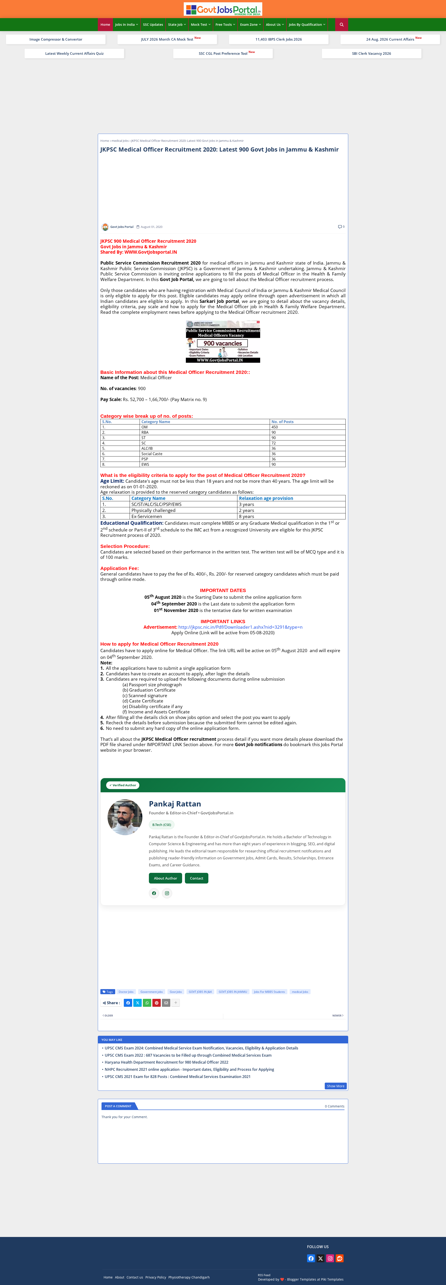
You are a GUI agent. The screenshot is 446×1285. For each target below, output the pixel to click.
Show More (335, 1086)
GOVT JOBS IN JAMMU (233, 992)
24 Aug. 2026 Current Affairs (390, 39)
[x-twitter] (321, 1258)
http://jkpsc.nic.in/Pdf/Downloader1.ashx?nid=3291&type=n (240, 627)
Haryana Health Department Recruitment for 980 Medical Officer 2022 (166, 1062)
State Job (175, 24)
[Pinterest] (156, 1003)
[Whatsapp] (147, 1003)
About (119, 1277)
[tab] (105, 24)
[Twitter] (137, 1003)
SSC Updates (153, 24)
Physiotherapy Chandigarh (189, 1277)
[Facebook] (154, 893)
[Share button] (175, 1003)
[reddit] (340, 1258)
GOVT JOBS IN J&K (200, 992)
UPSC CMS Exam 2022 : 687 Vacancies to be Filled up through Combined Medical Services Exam (188, 1055)
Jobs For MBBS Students (269, 992)
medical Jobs (120, 141)
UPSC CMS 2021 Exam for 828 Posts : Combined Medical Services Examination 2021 (178, 1076)
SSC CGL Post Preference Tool (223, 53)
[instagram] (330, 1258)
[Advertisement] (223, 95)
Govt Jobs (176, 992)
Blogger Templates (301, 1279)
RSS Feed (264, 1275)
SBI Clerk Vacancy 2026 (371, 53)
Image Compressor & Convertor (56, 39)
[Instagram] (167, 893)
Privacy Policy (155, 1277)
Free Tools (224, 24)
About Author (165, 878)
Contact (196, 878)
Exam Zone (249, 24)
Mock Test (199, 24)
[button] (341, 24)
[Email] (166, 1003)
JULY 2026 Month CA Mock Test (167, 39)
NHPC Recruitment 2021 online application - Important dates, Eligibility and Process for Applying (189, 1069)
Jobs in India (125, 24)
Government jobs (152, 992)
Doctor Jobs (126, 992)
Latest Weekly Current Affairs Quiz (74, 53)
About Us (273, 24)
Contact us (135, 1277)
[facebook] (311, 1258)
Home (105, 24)
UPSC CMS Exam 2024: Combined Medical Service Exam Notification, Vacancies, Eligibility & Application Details (201, 1048)
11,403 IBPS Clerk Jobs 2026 (279, 39)
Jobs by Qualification (305, 24)
